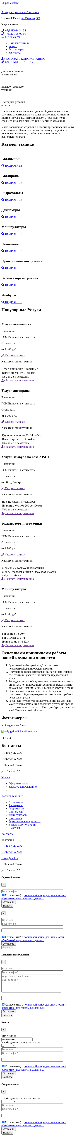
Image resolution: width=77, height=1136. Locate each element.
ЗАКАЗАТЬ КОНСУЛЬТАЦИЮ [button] (25, 58)
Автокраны (16, 805)
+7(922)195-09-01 (15, 33)
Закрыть (7, 905)
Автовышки (16, 802)
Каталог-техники (19, 43)
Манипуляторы (18, 814)
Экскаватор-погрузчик (22, 824)
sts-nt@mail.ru (9, 858)
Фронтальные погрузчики (24, 821)
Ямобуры (14, 827)
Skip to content (9, 2)
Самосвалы (15, 818)
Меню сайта (12, 36)
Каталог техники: (12, 795)
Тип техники (9, 1035)
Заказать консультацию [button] (19, 380)
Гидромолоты (17, 808)
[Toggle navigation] (2, 37)
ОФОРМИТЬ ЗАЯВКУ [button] (18, 61)
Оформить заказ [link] (18, 783)
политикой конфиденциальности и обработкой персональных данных (33, 897)
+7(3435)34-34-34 (15, 30)
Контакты (15, 52)
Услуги (13, 46)
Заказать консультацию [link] (23, 786)
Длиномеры (16, 811)
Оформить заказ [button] (14, 355)
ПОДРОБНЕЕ (13, 165)
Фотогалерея (16, 49)
